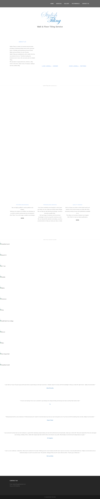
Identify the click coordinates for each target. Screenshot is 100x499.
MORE (22, 218)
